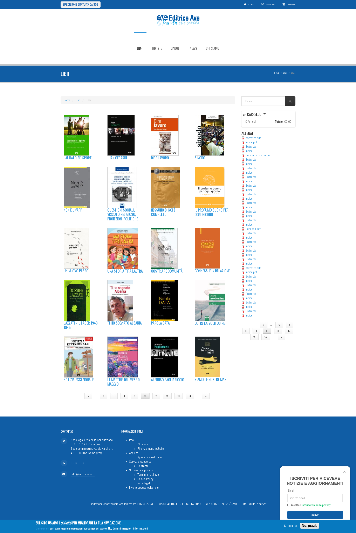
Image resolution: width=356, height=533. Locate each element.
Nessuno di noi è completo (163, 212)
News (193, 48)
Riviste (157, 48)
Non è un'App (73, 210)
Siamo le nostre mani (211, 379)
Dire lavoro (160, 157)
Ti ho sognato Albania (124, 323)
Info (131, 440)
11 (156, 396)
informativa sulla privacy (316, 505)
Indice (249, 151)
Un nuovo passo (76, 270)
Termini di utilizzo (148, 474)
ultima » (220, 396)
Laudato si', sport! (78, 157)
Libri (140, 48)
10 (145, 396)
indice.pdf (251, 142)
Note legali (143, 483)
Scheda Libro (253, 229)
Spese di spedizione (149, 457)
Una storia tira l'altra (125, 271)
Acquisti (134, 453)
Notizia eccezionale (79, 379)
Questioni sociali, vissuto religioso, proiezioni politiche (122, 214)
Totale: (279, 121)
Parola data (160, 323)
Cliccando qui (42, 528)
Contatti (142, 466)
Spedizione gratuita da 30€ (80, 4)
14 (190, 396)
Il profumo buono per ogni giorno (211, 212)
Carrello (291, 4)
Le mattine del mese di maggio (124, 382)
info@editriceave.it (83, 474)
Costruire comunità (167, 271)
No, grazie (309, 525)
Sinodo (200, 157)
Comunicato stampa (258, 155)
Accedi (251, 4)
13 (179, 396)
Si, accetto (290, 526)
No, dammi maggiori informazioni (128, 528)
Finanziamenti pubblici (150, 448)
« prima (74, 396)
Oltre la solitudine (210, 323)
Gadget (176, 48)
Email (291, 490)
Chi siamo (212, 48)
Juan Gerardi (117, 157)
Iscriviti (315, 515)
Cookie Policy (145, 479)
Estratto (251, 146)
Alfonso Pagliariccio (167, 379)
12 (167, 396)
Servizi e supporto (140, 461)
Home (276, 73)
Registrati (270, 4)
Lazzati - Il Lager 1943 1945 (81, 325)
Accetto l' (310, 505)
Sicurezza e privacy (141, 470)
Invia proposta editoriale (144, 487)
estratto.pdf (253, 138)
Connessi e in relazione (212, 270)
